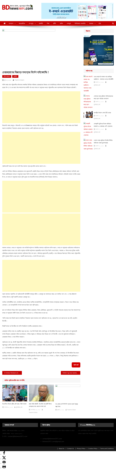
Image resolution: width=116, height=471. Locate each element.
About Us (61, 448)
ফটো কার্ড (76, 365)
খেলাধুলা (69, 23)
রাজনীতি (41, 23)
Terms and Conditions (107, 448)
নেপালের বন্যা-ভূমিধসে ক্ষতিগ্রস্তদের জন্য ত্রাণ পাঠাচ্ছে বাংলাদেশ (103, 97)
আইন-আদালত (7, 76)
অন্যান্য (91, 23)
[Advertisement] (41, 107)
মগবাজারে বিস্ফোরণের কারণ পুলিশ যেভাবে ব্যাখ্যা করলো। (13, 373)
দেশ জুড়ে (31, 23)
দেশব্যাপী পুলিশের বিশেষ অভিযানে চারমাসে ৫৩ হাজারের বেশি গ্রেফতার (103, 125)
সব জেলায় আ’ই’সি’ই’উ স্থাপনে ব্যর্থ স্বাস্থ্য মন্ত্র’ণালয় (66, 405)
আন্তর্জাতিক (22, 23)
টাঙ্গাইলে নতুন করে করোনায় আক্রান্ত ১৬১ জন (71, 373)
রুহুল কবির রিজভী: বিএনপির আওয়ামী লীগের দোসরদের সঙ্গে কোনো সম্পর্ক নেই (40, 405)
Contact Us (70, 448)
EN (100, 23)
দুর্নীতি (54, 23)
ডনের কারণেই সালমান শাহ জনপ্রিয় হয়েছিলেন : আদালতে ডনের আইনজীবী (103, 78)
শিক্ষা (48, 23)
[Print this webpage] (4, 468)
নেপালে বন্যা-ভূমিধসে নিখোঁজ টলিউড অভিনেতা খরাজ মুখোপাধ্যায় (103, 141)
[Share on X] (4, 459)
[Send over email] (4, 463)
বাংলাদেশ (11, 23)
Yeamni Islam (19, 80)
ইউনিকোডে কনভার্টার (80, 23)
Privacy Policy (81, 448)
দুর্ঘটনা (61, 23)
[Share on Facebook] (4, 454)
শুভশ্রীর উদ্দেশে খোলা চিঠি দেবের (102, 113)
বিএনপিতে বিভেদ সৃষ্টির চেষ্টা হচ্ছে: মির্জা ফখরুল (14, 404)
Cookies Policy (92, 448)
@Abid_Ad (19, 407)
